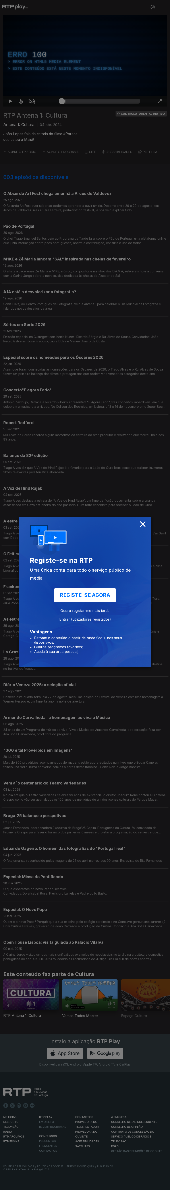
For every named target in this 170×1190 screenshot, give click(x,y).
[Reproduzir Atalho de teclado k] (7, 1184)
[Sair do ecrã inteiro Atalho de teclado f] (163, 1184)
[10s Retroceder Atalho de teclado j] (17, 1184)
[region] (85, 595)
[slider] (100, 1184)
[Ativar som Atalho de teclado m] (28, 1184)
